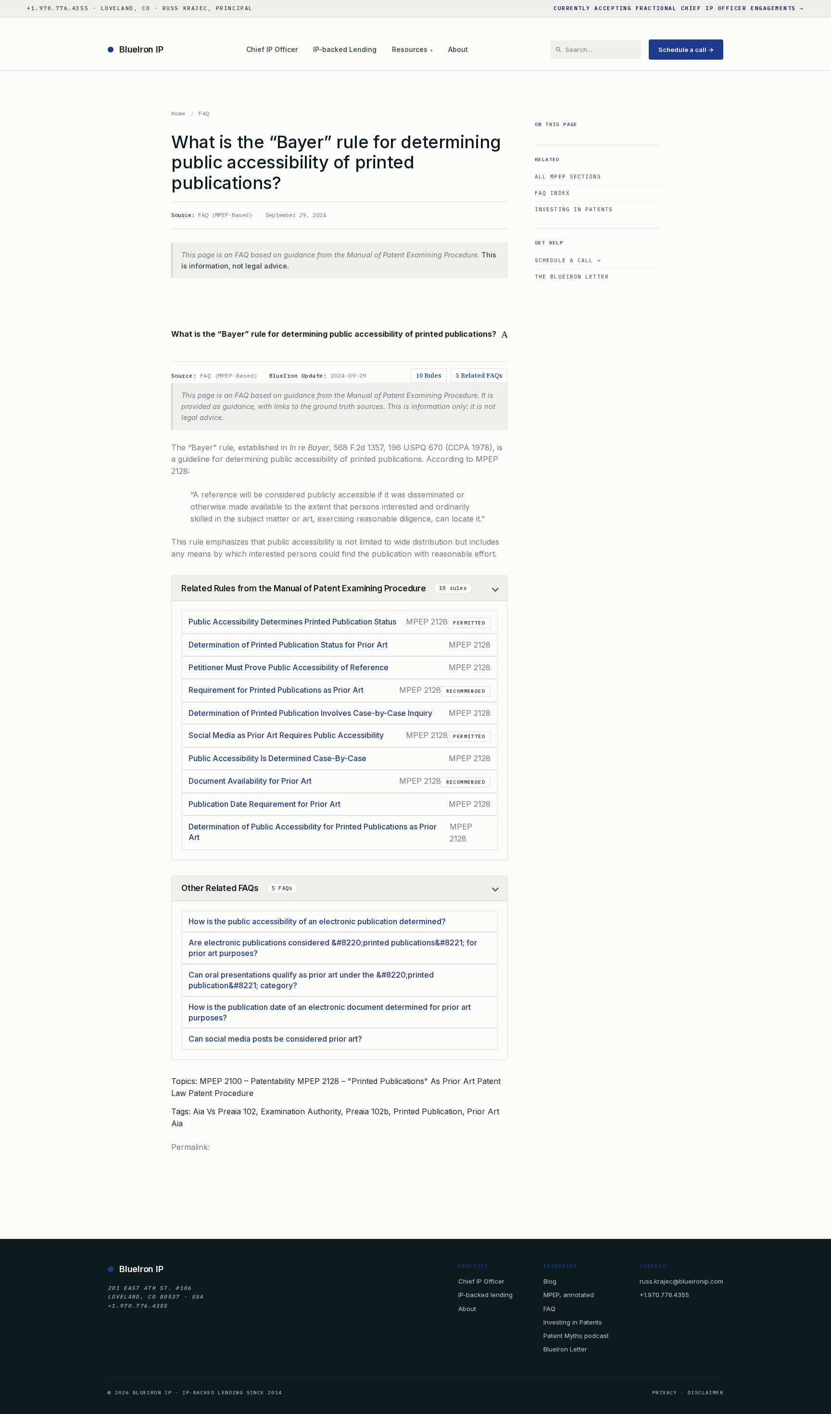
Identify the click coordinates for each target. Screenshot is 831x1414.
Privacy (664, 1392)
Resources (412, 49)
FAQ (204, 113)
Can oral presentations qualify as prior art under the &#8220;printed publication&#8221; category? (311, 980)
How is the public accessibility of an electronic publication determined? (317, 921)
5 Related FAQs (479, 375)
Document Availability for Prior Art (250, 781)
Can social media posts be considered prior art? (275, 1039)
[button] (339, 334)
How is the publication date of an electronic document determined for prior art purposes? (330, 1012)
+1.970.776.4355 (664, 1295)
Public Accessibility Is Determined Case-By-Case (277, 758)
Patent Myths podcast (576, 1335)
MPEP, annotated (568, 1295)
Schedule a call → (686, 49)
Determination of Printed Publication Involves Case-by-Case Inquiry (310, 713)
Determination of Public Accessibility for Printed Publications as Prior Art (313, 832)
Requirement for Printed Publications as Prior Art (276, 690)
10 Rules (428, 375)
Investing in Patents (574, 209)
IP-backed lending (485, 1295)
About (458, 49)
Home (178, 113)
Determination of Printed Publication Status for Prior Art (288, 645)
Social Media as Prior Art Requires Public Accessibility (286, 735)
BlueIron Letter (565, 1349)
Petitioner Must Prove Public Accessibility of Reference (289, 667)
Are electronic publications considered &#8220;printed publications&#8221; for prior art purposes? (333, 948)
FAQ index (552, 193)
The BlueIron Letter (572, 276)
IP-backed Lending (345, 49)
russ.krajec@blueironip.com (681, 1281)
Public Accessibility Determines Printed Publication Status (292, 621)
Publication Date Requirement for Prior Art (264, 804)
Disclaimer (705, 1392)
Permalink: (190, 1147)
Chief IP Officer (272, 49)
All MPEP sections (568, 176)
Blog (549, 1281)
